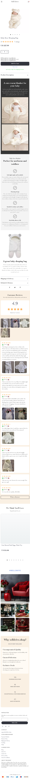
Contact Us (3, 753)
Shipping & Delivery (5, 740)
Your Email (5, 719)
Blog (2, 749)
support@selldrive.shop (6, 732)
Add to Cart (15, 63)
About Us (3, 751)
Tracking (3, 742)
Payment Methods (5, 736)
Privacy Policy (4, 755)
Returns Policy (4, 738)
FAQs (2, 744)
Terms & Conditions (5, 757)
